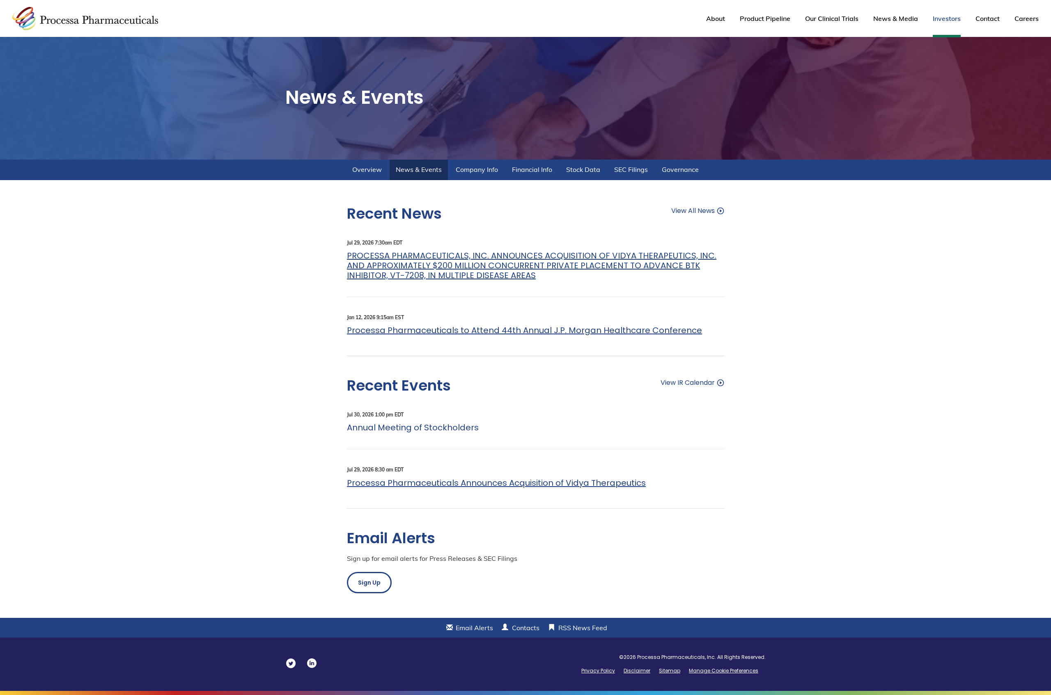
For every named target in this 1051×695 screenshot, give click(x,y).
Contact (987, 18)
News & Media (895, 18)
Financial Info (532, 169)
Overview (367, 169)
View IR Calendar (688, 382)
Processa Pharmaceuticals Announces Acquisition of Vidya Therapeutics (496, 483)
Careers (1026, 18)
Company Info (477, 169)
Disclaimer (637, 670)
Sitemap (669, 670)
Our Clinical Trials (831, 18)
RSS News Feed (582, 628)
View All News (693, 210)
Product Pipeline (765, 18)
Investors (947, 18)
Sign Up (369, 582)
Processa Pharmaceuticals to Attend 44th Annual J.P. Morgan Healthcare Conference (524, 330)
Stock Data (583, 169)
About (715, 18)
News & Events (419, 169)
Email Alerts (474, 628)
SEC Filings (631, 169)
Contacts (525, 628)
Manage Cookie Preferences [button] (723, 670)
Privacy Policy (598, 670)
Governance (680, 169)
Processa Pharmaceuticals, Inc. (676, 657)
